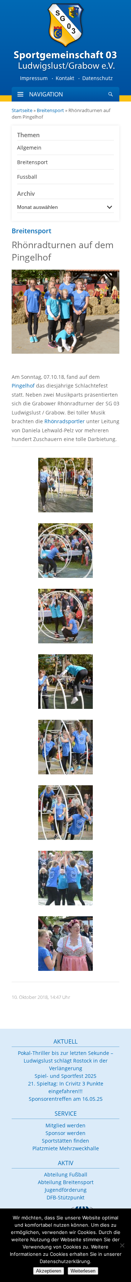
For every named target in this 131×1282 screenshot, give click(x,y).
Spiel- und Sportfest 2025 (65, 1075)
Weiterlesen (83, 1271)
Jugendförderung (66, 1189)
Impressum (34, 78)
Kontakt (65, 78)
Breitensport (50, 110)
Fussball (27, 176)
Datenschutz (97, 78)
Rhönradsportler (64, 421)
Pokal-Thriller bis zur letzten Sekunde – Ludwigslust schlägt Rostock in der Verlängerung (65, 1060)
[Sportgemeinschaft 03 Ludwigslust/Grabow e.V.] (65, 36)
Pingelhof (23, 385)
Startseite (22, 110)
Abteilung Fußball (65, 1174)
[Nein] (122, 1245)
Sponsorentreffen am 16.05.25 (66, 1098)
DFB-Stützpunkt (65, 1197)
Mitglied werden (65, 1125)
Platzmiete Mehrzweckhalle (65, 1148)
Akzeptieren (48, 1271)
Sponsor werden (65, 1133)
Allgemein (29, 147)
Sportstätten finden (65, 1140)
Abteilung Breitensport (66, 1182)
